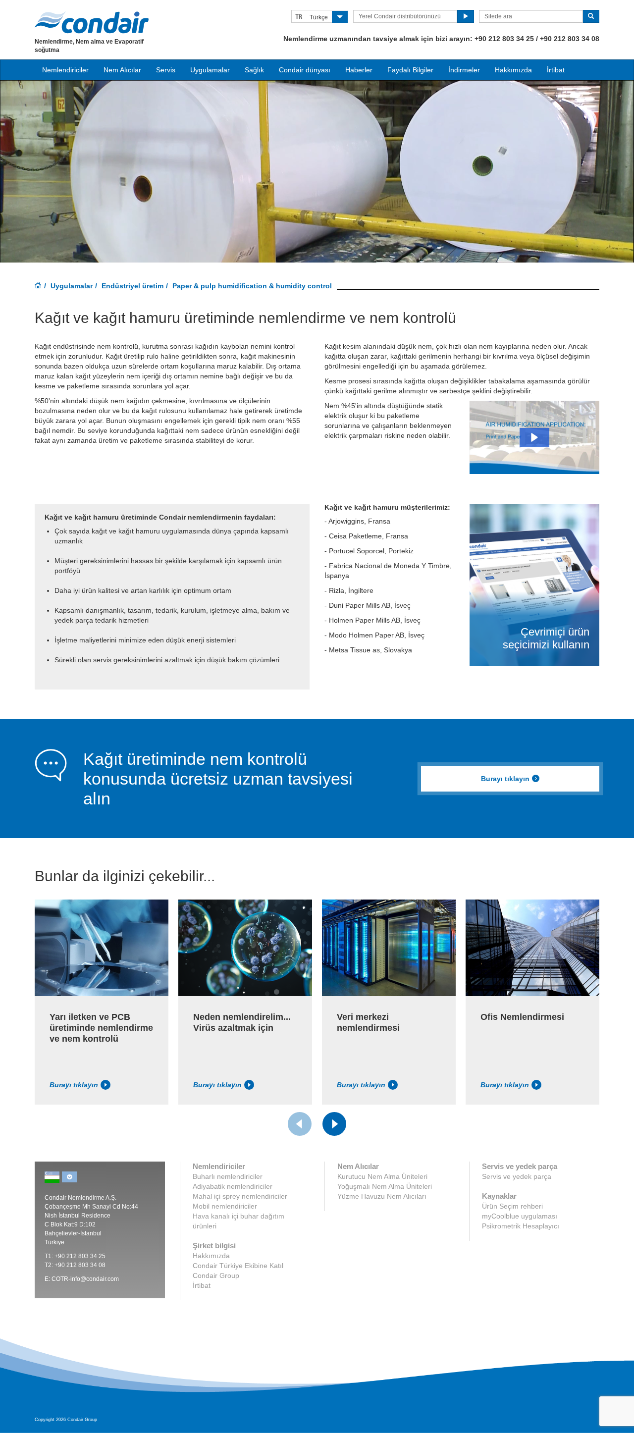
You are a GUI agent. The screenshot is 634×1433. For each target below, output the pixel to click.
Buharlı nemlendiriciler (228, 1176)
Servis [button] (165, 70)
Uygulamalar (72, 286)
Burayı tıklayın (505, 779)
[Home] (38, 286)
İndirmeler (464, 70)
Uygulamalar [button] (210, 70)
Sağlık (254, 70)
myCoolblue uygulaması (519, 1216)
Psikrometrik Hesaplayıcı (520, 1226)
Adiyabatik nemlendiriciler (232, 1186)
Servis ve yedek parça (516, 1176)
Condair (92, 22)
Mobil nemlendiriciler (225, 1206)
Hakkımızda (513, 70)
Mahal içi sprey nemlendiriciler (240, 1196)
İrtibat (556, 70)
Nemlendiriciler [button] (65, 70)
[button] (534, 437)
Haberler (358, 70)
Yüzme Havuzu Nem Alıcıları (381, 1196)
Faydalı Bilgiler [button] (410, 70)
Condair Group (216, 1275)
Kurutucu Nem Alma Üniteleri (382, 1176)
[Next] (334, 1124)
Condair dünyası (304, 70)
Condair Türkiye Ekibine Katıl (238, 1266)
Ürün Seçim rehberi (512, 1206)
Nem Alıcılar (122, 70)
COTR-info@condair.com (85, 1278)
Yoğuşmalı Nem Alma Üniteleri (384, 1186)
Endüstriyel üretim (132, 286)
